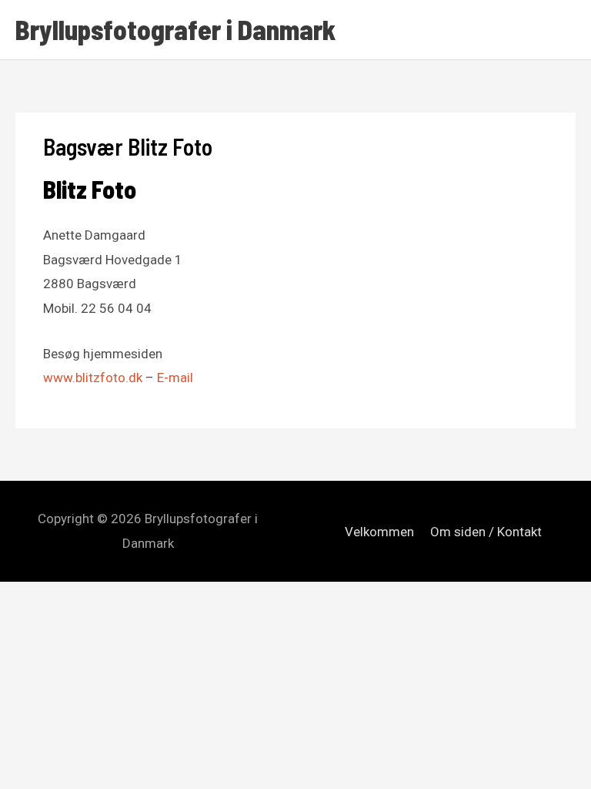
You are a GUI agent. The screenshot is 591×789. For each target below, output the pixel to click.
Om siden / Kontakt (486, 531)
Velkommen (379, 531)
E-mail (175, 377)
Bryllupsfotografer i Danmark (175, 29)
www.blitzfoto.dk (92, 377)
